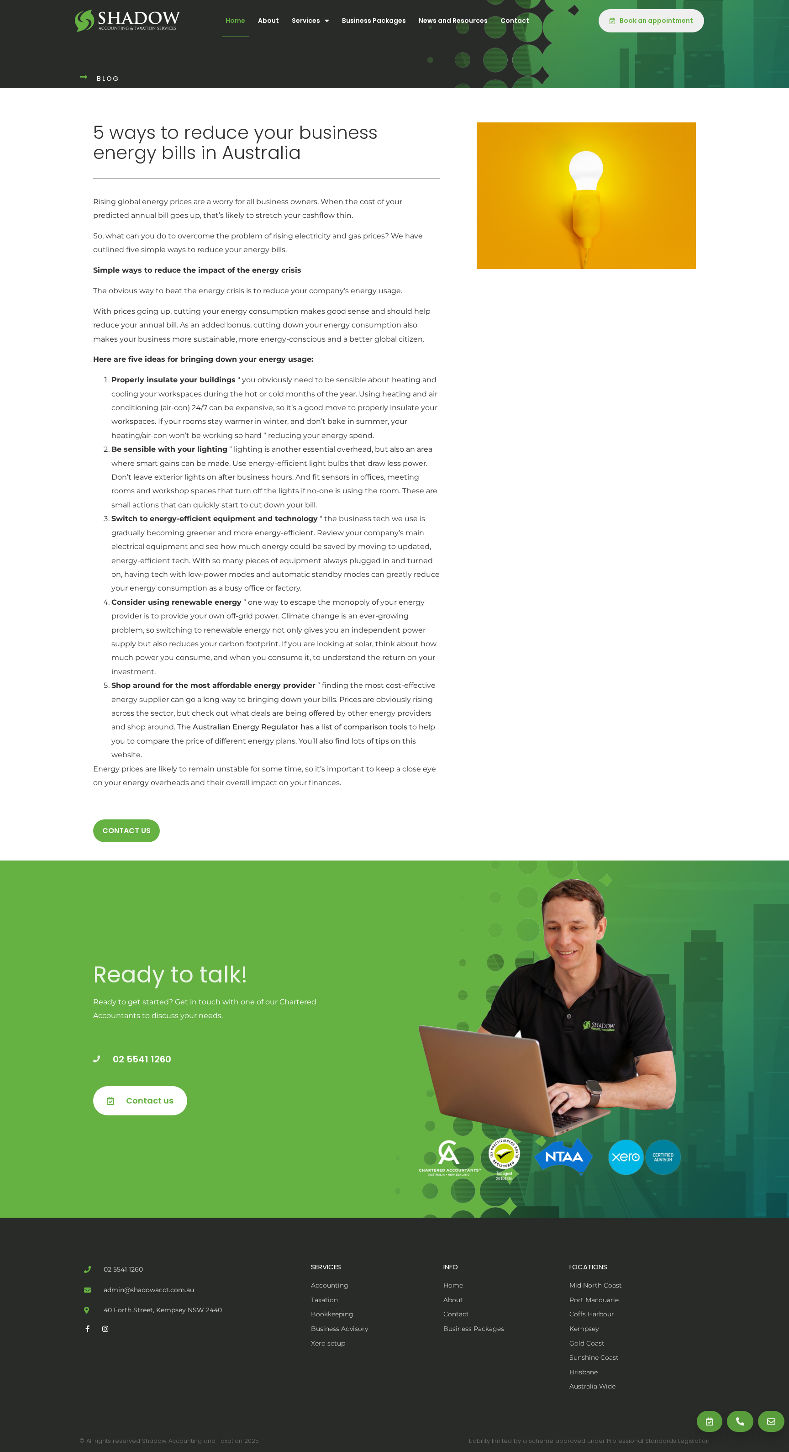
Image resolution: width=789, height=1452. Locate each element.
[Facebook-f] (87, 1328)
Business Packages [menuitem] (374, 20)
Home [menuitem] (235, 20)
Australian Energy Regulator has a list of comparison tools (300, 727)
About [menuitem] (268, 20)
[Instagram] (105, 1328)
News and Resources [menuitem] (453, 20)
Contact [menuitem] (514, 20)
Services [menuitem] (306, 20)
